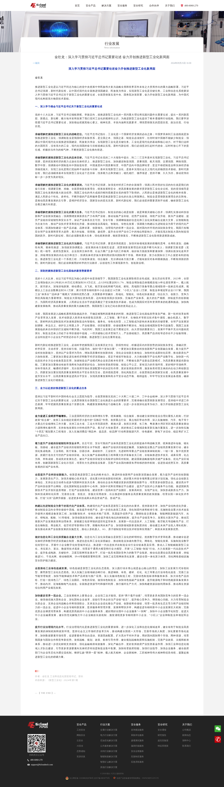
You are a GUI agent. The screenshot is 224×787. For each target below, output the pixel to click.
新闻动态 (186, 735)
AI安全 (80, 746)
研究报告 (162, 735)
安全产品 (91, 5)
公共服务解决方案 (108, 746)
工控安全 (81, 730)
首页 (77, 5)
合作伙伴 (154, 5)
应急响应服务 (137, 756)
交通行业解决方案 (108, 730)
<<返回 (36, 63)
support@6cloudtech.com (41, 765)
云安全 (80, 740)
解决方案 (106, 5)
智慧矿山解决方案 (108, 762)
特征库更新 (163, 746)
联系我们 (186, 746)
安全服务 (122, 5)
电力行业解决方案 (108, 735)
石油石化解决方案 (108, 740)
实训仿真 (81, 756)
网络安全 (81, 735)
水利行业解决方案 (108, 751)
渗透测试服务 (137, 740)
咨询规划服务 (137, 730)
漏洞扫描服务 (137, 746)
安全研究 (138, 5)
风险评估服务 (137, 735)
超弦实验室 (163, 740)
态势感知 (81, 751)
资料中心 (186, 740)
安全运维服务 (137, 751)
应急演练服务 (137, 762)
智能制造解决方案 (108, 756)
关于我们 (170, 5)
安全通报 (162, 730)
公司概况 (186, 730)
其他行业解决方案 (108, 767)
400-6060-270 (191, 5)
